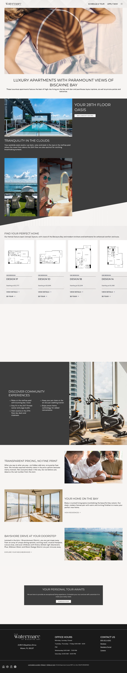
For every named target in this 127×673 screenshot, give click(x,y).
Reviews (103, 644)
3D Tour (9, 296)
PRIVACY (43, 665)
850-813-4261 (105, 640)
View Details (11, 292)
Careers (103, 650)
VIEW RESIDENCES (72, 512)
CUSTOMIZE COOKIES (34, 665)
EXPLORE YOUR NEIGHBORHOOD (17, 552)
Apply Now (112, 4)
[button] (122, 3)
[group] (19, 269)
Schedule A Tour (96, 4)
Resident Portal (105, 647)
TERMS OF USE (51, 665)
